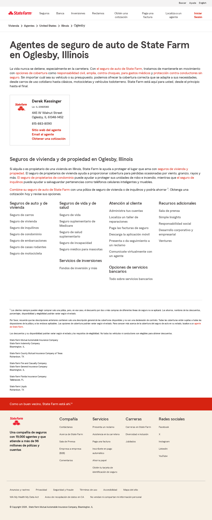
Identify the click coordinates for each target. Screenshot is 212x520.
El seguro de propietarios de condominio (45, 177)
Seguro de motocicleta (26, 253)
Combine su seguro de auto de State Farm (40, 189)
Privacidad (41, 490)
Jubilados (131, 441)
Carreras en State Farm (138, 427)
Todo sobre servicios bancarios (131, 279)
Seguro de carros (22, 215)
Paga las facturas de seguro (128, 228)
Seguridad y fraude (63, 490)
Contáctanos (66, 427)
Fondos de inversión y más (78, 268)
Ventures (165, 241)
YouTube (163, 456)
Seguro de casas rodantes (28, 247)
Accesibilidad (110, 490)
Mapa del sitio (130, 490)
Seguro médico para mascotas (80, 249)
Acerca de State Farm (71, 434)
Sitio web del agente (46, 130)
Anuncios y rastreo (20, 490)
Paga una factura (101, 441)
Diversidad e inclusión (137, 434)
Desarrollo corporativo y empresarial (176, 232)
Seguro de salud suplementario (70, 234)
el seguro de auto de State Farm (119, 68)
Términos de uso (88, 490)
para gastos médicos (135, 73)
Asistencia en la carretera (106, 434)
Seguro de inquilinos (24, 227)
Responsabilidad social (175, 223)
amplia (91, 73)
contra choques (109, 73)
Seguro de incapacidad (75, 243)
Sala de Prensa (67, 441)
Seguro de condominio (26, 234)
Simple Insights (170, 217)
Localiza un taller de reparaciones (123, 219)
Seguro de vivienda (23, 221)
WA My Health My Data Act (24, 497)
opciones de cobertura (31, 73)
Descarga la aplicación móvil (129, 234)
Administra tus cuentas (126, 210)
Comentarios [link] (66, 460)
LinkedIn (163, 449)
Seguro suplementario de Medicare (77, 223)
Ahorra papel (99, 460)
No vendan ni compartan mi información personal (115, 497)
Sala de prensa (169, 210)
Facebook (164, 427)
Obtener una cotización (49, 138)
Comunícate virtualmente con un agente (130, 254)
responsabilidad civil (71, 73)
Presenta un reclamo (103, 427)
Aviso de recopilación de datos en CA (64, 497)
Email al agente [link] (43, 134)
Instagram (164, 441)
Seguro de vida (70, 215)
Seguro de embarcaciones (28, 240)
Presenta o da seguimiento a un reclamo (129, 243)
